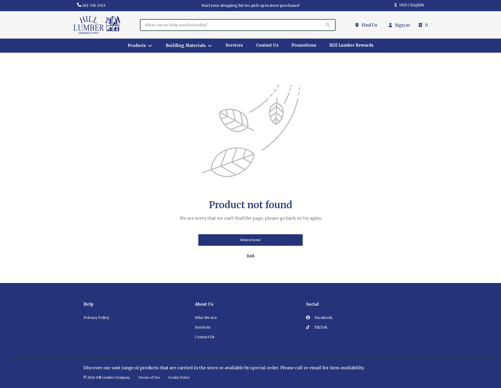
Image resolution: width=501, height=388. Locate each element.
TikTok (320, 327)
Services (202, 327)
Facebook (323, 317)
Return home (250, 240)
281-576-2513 (93, 5)
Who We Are (206, 317)
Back (250, 255)
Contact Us (204, 337)
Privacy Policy (96, 317)
